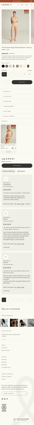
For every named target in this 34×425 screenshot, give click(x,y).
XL (24, 74)
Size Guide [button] (29, 70)
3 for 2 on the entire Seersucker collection (17, 1)
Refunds (4, 362)
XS (4, 74)
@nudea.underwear (7, 315)
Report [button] (19, 204)
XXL (30, 74)
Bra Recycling (6, 350)
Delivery (4, 356)
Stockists (4, 347)
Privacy (4, 379)
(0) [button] (26, 5)
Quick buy (8, 151)
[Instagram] (4, 323)
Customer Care (6, 367)
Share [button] (22, 204)
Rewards (4, 364)
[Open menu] (31, 5)
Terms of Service (7, 376)
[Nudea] (9, 4)
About (3, 345)
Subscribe (25, 393)
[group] (17, 159)
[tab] (9, 171)
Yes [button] (16, 204)
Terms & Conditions (7, 374)
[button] (22, 5)
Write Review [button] (17, 165)
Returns (4, 359)
